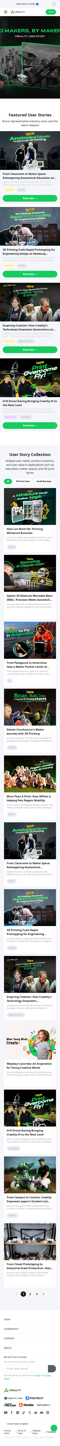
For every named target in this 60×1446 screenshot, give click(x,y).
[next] (43, 1294)
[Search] (34, 12)
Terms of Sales (22, 1432)
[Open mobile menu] (6, 12)
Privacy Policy (7, 1432)
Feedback (51, 1432)
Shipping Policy (36, 1432)
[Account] (41, 12)
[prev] (16, 1294)
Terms (37, 1375)
